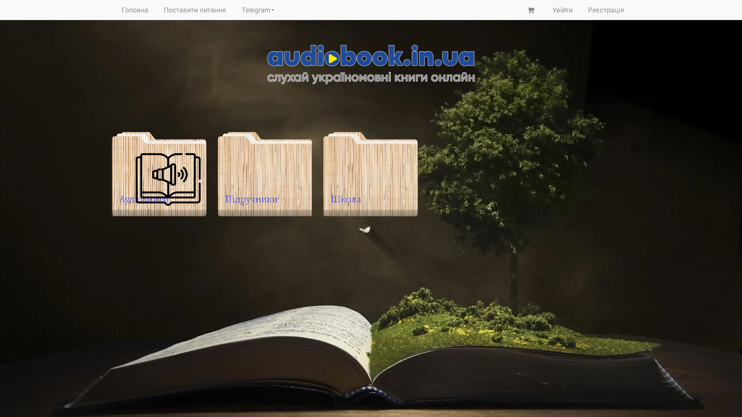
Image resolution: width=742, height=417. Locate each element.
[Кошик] (531, 10)
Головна (135, 10)
